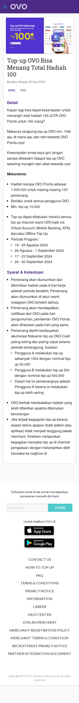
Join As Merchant (39, 622)
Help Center (39, 614)
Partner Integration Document (39, 653)
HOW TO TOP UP (39, 567)
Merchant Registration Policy (39, 630)
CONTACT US (39, 559)
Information (39, 598)
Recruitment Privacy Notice (39, 646)
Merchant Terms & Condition (39, 638)
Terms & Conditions (39, 583)
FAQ (39, 575)
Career (39, 606)
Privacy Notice (39, 591)
